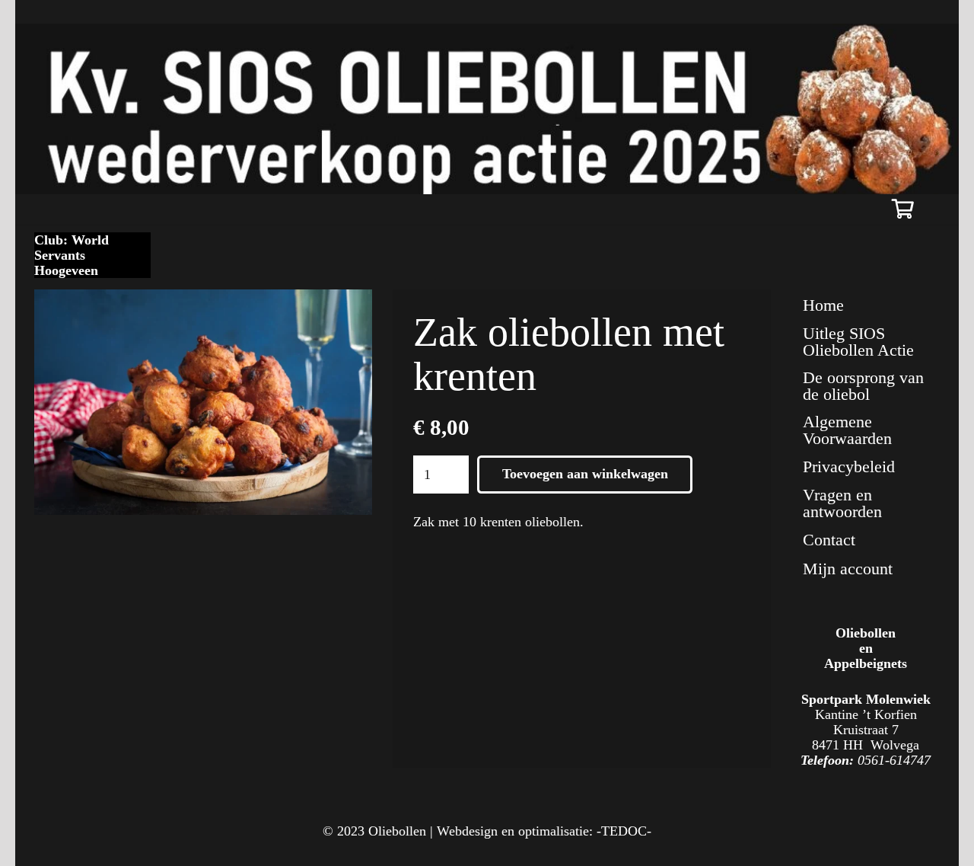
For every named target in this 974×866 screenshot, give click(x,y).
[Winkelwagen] (903, 209)
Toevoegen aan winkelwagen (585, 473)
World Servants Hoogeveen (71, 255)
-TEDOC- (624, 831)
